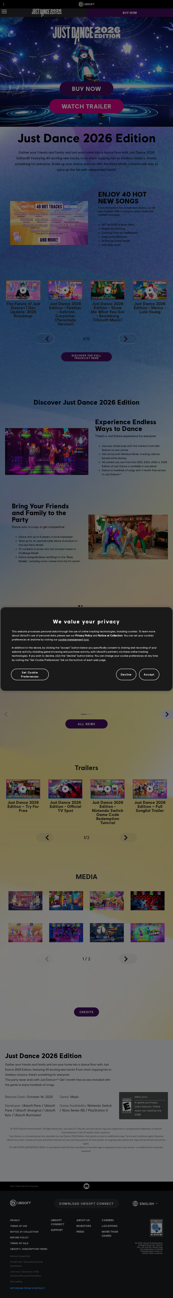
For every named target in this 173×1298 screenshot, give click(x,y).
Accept (149, 674)
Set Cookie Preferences (30, 674)
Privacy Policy (83, 635)
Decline (126, 674)
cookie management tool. (73, 639)
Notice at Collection (110, 635)
